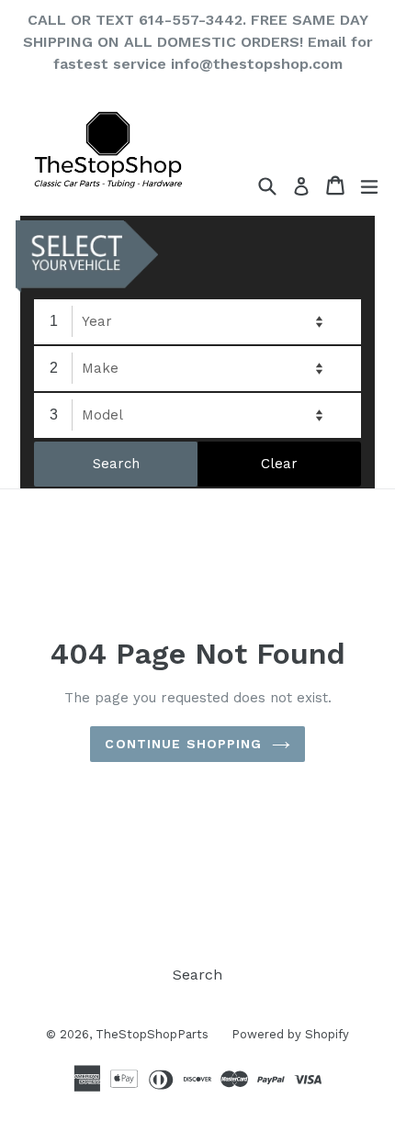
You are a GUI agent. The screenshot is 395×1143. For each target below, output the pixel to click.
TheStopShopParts (152, 1034)
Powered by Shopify (290, 1034)
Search (197, 974)
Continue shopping (183, 743)
